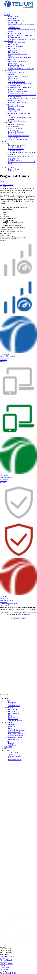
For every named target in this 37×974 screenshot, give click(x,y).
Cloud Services (13, 78)
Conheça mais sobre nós (16, 20)
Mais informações (24, 615)
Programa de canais (6, 185)
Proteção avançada (14, 110)
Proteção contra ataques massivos (19, 113)
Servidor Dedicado (14, 85)
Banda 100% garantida (15, 46)
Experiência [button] (8, 123)
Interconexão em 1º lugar (16, 65)
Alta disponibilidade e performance (19, 87)
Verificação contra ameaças (17, 121)
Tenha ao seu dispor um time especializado (22, 95)
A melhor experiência (15, 128)
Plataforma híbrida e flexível (17, 102)
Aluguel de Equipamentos (16, 730)
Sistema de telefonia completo (18, 91)
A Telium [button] (7, 15)
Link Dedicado (13, 44)
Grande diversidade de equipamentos (20, 84)
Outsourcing (8, 722)
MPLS (10, 56)
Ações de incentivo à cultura (17, 139)
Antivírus (11, 119)
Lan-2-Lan (11, 59)
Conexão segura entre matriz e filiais (20, 57)
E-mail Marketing (14, 739)
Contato (6, 750)
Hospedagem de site (14, 97)
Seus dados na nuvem (15, 80)
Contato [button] (6, 143)
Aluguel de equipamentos (16, 82)
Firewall (11, 108)
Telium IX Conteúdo (15, 721)
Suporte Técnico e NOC (16, 149)
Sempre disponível (14, 50)
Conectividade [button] (8, 41)
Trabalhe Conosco (14, 28)
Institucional (12, 18)
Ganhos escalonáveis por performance (20, 35)
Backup (10, 728)
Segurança (7, 741)
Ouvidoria (11, 154)
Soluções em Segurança (16, 106)
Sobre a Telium (13, 16)
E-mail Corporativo (14, 100)
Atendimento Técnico (15, 147)
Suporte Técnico (13, 752)
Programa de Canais (14, 33)
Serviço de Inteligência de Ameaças (19, 117)
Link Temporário (13, 52)
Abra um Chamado (14, 151)
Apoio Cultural (13, 137)
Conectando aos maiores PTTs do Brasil (21, 69)
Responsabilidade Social (16, 134)
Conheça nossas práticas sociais (18, 136)
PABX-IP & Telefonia (15, 89)
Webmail (11, 171)
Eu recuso (15, 618)
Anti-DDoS (12, 111)
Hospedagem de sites (15, 737)
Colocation (11, 74)
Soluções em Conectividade (17, 43)
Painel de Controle (14, 169)
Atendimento (12, 22)
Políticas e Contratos (14, 37)
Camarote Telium (13, 126)
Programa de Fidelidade (16, 132)
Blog (5, 141)
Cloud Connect (13, 63)
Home (6, 13)
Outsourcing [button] (8, 70)
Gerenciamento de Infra (16, 93)
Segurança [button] (7, 104)
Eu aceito (22, 618)
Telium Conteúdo (14, 67)
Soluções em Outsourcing (16, 72)
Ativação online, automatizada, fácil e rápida (22, 98)
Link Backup (12, 48)
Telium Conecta (13, 130)
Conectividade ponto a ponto (17, 61)
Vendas (10, 754)
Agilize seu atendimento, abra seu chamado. (22, 152)
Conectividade (8, 707)
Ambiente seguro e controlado (18, 76)
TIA (9, 115)
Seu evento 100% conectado (17, 54)
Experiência (8, 747)
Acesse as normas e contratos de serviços (21, 39)
